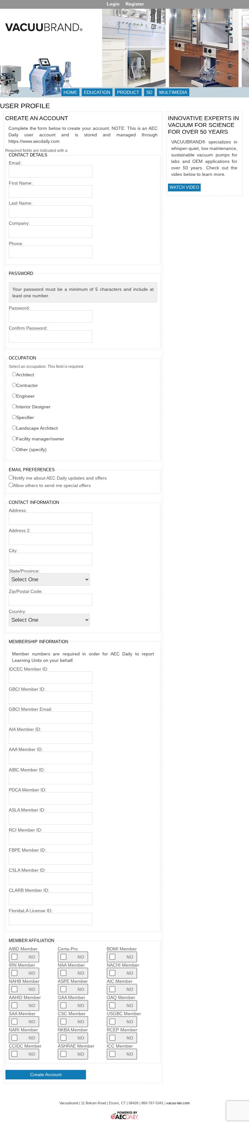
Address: (18, 510)
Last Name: (20, 203)
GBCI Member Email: (30, 709)
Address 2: (20, 530)
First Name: (21, 183)
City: (13, 550)
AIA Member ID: (25, 729)
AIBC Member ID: (27, 769)
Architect (25, 374)
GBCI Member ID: (27, 689)
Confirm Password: (28, 328)
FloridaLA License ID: (31, 910)
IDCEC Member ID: (28, 669)
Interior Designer (33, 406)
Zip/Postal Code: (26, 591)
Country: (17, 611)
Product (128, 92)
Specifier (25, 417)
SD (149, 92)
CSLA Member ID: (27, 870)
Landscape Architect (37, 428)
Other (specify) (31, 449)
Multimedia (173, 92)
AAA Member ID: (26, 749)
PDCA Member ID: (27, 790)
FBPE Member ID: (27, 850)
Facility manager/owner (40, 438)
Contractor (27, 385)
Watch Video (184, 187)
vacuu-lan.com (178, 1103)
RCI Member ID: (25, 830)
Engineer (25, 396)
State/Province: (24, 571)
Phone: (16, 243)
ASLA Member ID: (27, 810)
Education (97, 92)
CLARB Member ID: (29, 890)
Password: (19, 308)
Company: (19, 223)
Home (70, 92)
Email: (15, 163)
